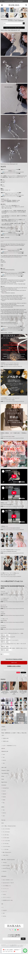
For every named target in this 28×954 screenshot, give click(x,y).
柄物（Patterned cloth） (7, 852)
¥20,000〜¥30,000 (6, 868)
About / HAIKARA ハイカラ (8, 879)
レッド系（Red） (6, 849)
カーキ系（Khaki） (6, 837)
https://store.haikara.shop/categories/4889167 (11, 576)
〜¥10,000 (4, 862)
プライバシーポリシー (7, 897)
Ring (3, 802)
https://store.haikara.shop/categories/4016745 (13, 601)
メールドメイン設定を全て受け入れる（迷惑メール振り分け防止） (13, 644)
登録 (23, 938)
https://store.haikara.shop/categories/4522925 (14, 172)
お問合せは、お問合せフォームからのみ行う (10, 640)
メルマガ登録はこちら (7, 885)
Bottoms (4, 760)
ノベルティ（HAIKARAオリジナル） (9, 745)
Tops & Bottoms (4, 773)
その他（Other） (6, 855)
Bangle (4, 799)
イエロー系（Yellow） (7, 846)
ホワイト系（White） (6, 828)
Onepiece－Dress (5, 770)
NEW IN (3, 748)
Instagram (5, 910)
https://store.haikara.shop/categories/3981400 (13, 629)
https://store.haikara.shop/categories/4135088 (13, 506)
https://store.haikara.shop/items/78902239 (12, 366)
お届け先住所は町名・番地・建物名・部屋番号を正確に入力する (14, 648)
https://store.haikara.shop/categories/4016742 (13, 594)
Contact (4, 894)
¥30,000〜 (5, 871)
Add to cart (14, 662)
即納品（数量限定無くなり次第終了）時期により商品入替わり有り (14, 734)
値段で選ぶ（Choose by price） (8, 859)
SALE (2, 823)
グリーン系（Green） (6, 840)
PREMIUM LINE (4, 751)
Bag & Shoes (4, 782)
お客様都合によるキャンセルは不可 (8, 636)
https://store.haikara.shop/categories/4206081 (13, 622)
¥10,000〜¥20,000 (6, 865)
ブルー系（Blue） (6, 843)
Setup (2, 776)
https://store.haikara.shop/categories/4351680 (13, 438)
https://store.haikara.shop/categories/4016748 (13, 615)
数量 (1, 654)
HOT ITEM (3, 729)
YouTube (4, 916)
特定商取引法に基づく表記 (8, 900)
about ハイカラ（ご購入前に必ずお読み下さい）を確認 (12, 633)
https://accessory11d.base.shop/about (10, 228)
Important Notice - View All (8, 882)
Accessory (3, 785)
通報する (24, 675)
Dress (4, 754)
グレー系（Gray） (6, 834)
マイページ (5, 891)
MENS (2, 807)
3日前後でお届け (6, 738)
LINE (4, 913)
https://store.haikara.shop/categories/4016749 (13, 608)
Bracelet (4, 796)
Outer (4, 763)
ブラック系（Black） (6, 831)
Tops (4, 757)
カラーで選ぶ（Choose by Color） (8, 826)
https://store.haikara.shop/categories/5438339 (13, 401)
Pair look (3, 820)
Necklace (4, 793)
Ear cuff (4, 790)
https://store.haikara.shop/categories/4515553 (14, 195)
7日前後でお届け (6, 741)
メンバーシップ (5, 888)
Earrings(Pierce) (6, 788)
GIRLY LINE (3, 767)
